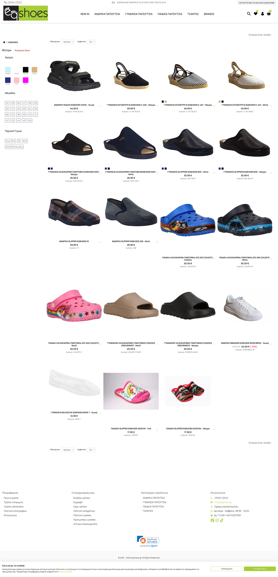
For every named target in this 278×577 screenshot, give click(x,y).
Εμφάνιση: (81, 41)
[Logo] (25, 14)
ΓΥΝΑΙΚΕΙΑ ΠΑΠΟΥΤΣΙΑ (138, 14)
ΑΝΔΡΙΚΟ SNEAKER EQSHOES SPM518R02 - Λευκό (245, 343)
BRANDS (209, 14)
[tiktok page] (221, 520)
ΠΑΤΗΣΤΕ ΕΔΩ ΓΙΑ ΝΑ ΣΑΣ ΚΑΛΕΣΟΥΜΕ (256, 2)
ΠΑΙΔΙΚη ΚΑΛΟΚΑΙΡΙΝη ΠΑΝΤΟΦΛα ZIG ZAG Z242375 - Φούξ (74, 344)
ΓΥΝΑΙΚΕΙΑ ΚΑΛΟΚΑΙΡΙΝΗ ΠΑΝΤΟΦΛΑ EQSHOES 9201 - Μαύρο (74, 173)
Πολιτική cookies (82, 515)
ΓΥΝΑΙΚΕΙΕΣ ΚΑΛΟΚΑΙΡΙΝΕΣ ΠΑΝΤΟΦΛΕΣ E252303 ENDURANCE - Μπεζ (131, 344)
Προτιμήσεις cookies (84, 519)
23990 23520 (14, 2)
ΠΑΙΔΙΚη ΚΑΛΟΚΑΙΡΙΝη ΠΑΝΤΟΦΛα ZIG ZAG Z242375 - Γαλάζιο (188, 258)
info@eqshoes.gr (223, 502)
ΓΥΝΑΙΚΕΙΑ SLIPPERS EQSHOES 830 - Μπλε (188, 172)
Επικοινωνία (10, 515)
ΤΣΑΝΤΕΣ (193, 14)
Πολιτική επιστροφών (15, 511)
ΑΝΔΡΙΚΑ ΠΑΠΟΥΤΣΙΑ (107, 14)
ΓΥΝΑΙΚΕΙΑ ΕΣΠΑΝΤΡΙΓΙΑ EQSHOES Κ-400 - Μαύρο (131, 105)
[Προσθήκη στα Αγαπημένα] (100, 106)
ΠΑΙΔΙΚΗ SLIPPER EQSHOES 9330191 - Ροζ (131, 428)
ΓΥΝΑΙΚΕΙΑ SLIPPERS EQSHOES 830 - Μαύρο (245, 172)
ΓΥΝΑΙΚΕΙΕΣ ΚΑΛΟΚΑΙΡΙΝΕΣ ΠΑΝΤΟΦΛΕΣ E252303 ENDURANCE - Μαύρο (188, 344)
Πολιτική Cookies (65, 571)
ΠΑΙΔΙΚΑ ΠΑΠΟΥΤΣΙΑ (170, 14)
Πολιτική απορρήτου (84, 511)
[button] (148, 541)
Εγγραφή (78, 502)
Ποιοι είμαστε (11, 497)
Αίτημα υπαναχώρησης (85, 524)
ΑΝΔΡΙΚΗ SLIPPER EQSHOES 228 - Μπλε (131, 241)
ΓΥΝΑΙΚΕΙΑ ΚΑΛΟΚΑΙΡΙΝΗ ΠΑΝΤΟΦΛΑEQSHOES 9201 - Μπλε (131, 173)
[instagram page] (217, 520)
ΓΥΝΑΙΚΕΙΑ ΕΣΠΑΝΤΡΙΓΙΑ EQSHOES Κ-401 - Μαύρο (188, 105)
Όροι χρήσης (80, 506)
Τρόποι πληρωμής (13, 502)
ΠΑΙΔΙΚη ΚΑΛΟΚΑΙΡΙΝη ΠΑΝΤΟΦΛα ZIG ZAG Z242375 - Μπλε (245, 258)
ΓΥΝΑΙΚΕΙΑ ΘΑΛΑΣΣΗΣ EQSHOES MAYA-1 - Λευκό (74, 412)
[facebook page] (212, 520)
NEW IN (85, 14)
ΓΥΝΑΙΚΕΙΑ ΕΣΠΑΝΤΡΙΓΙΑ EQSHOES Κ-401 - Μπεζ (245, 105)
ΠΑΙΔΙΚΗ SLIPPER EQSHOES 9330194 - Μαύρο (188, 428)
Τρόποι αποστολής (14, 506)
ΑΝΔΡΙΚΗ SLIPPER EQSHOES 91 (74, 241)
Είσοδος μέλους (81, 497)
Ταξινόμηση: (55, 41)
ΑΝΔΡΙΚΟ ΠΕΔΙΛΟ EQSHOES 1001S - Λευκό (74, 105)
